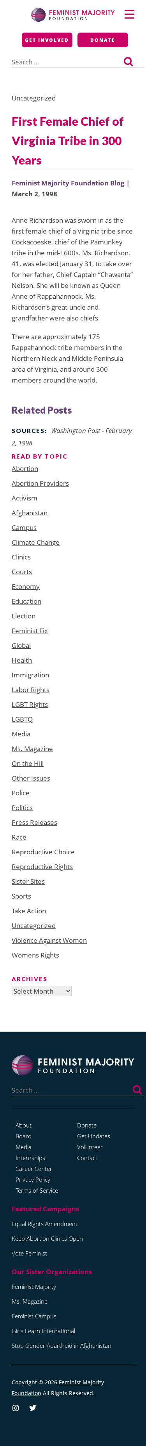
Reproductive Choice (43, 851)
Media (21, 733)
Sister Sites (28, 881)
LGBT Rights (30, 704)
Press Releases (34, 822)
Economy (26, 586)
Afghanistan (29, 512)
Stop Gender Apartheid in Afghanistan (61, 1345)
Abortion (25, 468)
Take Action (29, 910)
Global (21, 645)
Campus (24, 527)
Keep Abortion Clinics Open (47, 1238)
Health (22, 660)
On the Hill (28, 763)
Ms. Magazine (32, 748)
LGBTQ (22, 719)
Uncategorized (34, 925)
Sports (21, 896)
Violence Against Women (49, 940)
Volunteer (90, 1147)
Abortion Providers (40, 483)
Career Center (34, 1168)
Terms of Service (37, 1190)
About (24, 1125)
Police (21, 792)
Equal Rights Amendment (44, 1224)
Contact (87, 1158)
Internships (30, 1158)
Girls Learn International (43, 1331)
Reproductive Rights (42, 866)
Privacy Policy (33, 1179)
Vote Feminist (29, 1253)
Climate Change (36, 542)
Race (19, 837)
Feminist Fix (30, 630)
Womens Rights (35, 955)
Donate (102, 40)
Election (23, 615)
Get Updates (93, 1136)
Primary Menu (129, 14)
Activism (24, 498)
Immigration (30, 674)
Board (24, 1136)
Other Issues (31, 778)
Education (26, 601)
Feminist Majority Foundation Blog (68, 182)
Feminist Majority (34, 1286)
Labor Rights (30, 689)
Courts (22, 571)
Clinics (21, 556)
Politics (22, 807)
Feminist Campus (34, 1316)
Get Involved (47, 40)
